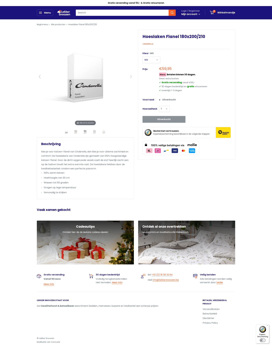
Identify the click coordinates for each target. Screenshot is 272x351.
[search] (122, 13)
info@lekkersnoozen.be (166, 280)
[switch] (262, 340)
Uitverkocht (164, 119)
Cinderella (148, 44)
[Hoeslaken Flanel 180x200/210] (67, 131)
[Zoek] (172, 13)
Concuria (55, 342)
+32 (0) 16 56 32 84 (162, 274)
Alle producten (58, 24)
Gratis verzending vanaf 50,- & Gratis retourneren (136, 2)
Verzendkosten (211, 309)
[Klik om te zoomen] (85, 77)
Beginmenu (42, 24)
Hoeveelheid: (150, 108)
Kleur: (148, 53)
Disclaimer (208, 318)
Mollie (219, 282)
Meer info (49, 284)
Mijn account (189, 14)
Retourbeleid (210, 313)
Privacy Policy (210, 322)
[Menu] (267, 326)
